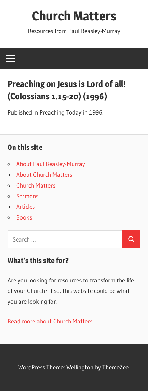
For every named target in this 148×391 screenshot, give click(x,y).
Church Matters (74, 16)
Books (24, 217)
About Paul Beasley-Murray (50, 163)
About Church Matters (44, 174)
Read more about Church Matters (50, 321)
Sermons (27, 196)
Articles (25, 206)
